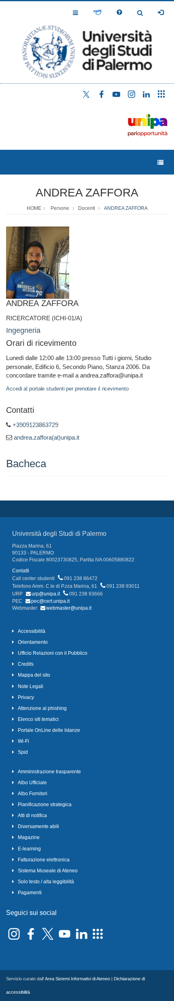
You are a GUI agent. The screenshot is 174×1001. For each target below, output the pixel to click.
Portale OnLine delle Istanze (49, 730)
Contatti (20, 571)
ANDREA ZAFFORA (87, 192)
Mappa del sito (34, 675)
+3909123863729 (35, 424)
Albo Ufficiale (32, 782)
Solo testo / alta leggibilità (46, 882)
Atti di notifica (32, 815)
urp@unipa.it (46, 594)
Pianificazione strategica (45, 804)
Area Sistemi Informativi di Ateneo (77, 978)
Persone (60, 208)
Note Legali (30, 686)
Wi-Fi (23, 741)
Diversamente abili (38, 826)
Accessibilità (31, 631)
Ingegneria (23, 330)
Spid (23, 752)
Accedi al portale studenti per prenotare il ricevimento (67, 389)
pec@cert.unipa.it (50, 601)
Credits (26, 664)
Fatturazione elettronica (44, 860)
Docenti (86, 208)
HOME (34, 208)
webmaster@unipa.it (68, 608)
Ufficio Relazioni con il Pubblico (52, 653)
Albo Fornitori (32, 793)
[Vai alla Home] (87, 42)
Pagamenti (30, 892)
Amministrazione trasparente (49, 771)
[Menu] (160, 162)
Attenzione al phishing (42, 708)
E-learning (29, 849)
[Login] (160, 12)
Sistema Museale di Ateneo (48, 871)
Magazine (29, 837)
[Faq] (119, 12)
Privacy (26, 697)
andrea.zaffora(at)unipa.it (46, 437)
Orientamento (33, 642)
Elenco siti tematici (38, 719)
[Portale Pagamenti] (97, 12)
